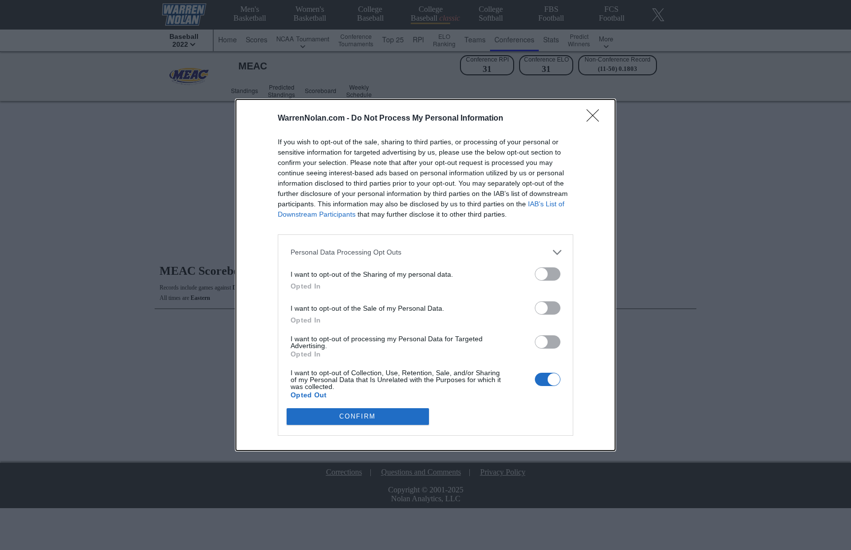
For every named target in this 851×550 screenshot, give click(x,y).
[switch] (547, 274)
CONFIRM (357, 416)
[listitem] (425, 252)
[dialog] (425, 275)
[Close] (596, 118)
